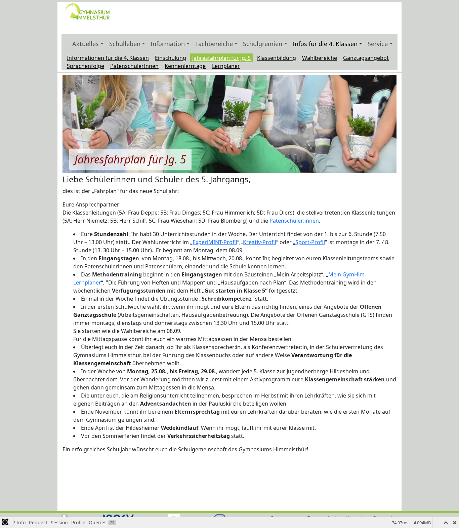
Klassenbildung (276, 58)
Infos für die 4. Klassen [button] (325, 44)
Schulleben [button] (124, 44)
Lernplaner (226, 66)
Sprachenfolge (85, 66)
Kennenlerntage (185, 66)
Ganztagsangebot (366, 58)
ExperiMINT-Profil (215, 242)
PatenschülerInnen (134, 66)
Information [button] (168, 44)
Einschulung (170, 58)
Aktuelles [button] (85, 44)
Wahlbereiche (319, 58)
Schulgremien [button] (262, 44)
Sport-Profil (310, 242)
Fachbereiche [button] (214, 44)
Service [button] (378, 44)
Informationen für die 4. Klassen (108, 58)
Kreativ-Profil (259, 242)
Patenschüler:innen (294, 220)
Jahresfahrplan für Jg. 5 (221, 58)
